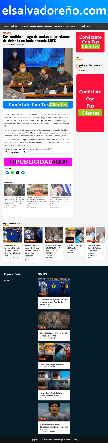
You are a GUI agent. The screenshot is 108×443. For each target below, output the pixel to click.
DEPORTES (48, 26)
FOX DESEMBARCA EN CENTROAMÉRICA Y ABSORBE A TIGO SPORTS (53, 249)
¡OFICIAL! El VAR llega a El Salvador (74, 246)
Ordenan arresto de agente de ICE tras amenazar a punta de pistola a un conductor (32, 250)
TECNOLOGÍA (81, 26)
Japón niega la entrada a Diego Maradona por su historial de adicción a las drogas (54, 427)
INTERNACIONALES (36, 26)
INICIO (6, 26)
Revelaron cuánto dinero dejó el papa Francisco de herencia (94, 249)
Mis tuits (7, 280)
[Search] (104, 26)
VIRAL (89, 26)
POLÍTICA (13, 26)
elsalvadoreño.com (69, 440)
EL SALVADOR (23, 26)
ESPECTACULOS (58, 26)
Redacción (20, 44)
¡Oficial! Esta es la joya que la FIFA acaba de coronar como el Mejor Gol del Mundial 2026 (12, 250)
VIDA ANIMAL (70, 26)
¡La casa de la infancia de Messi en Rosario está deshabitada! (52, 394)
